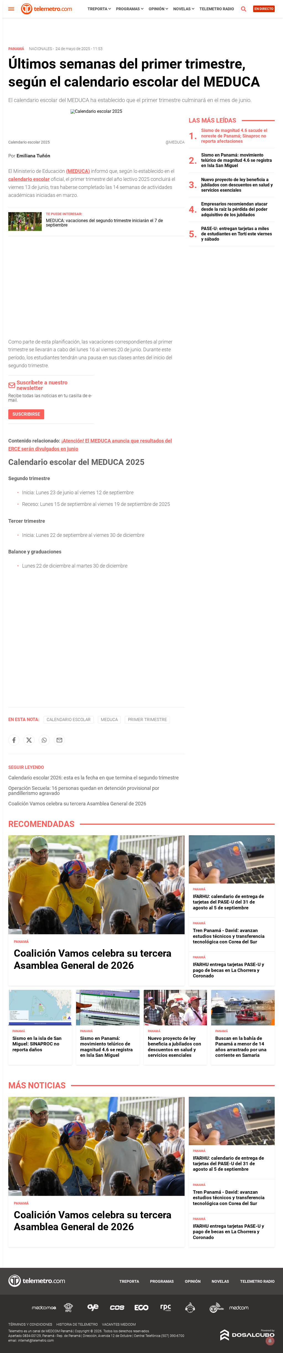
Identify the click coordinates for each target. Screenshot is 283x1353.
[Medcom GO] (44, 1312)
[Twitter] (29, 740)
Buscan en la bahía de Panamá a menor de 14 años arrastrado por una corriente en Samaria (240, 1046)
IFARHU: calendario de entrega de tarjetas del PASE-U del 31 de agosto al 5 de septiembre (228, 902)
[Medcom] (239, 1312)
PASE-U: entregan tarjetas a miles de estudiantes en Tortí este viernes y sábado (236, 234)
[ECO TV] (141, 1312)
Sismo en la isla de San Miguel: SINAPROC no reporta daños (37, 1043)
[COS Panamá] (117, 1312)
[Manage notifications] (270, 1340)
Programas (128, 9)
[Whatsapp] (44, 740)
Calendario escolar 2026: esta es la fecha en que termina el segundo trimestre (93, 777)
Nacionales (40, 48)
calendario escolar (29, 179)
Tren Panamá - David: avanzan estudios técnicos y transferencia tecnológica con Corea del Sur (228, 936)
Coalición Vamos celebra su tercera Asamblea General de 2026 (77, 803)
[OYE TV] (93, 1312)
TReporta (97, 9)
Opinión (156, 9)
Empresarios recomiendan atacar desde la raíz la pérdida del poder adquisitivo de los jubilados (234, 209)
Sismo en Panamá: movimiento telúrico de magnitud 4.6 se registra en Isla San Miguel (236, 160)
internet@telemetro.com (36, 1340)
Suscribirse (26, 414)
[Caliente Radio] (190, 1312)
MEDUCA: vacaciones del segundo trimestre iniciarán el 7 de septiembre (104, 223)
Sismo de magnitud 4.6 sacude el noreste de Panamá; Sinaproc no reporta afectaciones (234, 136)
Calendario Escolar (69, 719)
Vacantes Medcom (119, 1324)
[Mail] (59, 740)
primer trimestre (147, 719)
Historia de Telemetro (77, 1324)
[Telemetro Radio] (214, 1312)
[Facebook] (14, 740)
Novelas (182, 9)
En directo (264, 9)
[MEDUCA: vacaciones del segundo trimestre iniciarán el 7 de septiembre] (25, 229)
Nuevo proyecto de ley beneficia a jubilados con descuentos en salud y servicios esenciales (237, 185)
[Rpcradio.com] (166, 1312)
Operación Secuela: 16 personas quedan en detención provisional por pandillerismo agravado (83, 790)
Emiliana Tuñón (33, 155)
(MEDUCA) (78, 171)
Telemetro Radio (217, 9)
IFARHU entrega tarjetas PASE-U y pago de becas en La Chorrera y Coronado (228, 970)
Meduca (109, 719)
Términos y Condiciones (30, 1324)
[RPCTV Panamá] (68, 1312)
